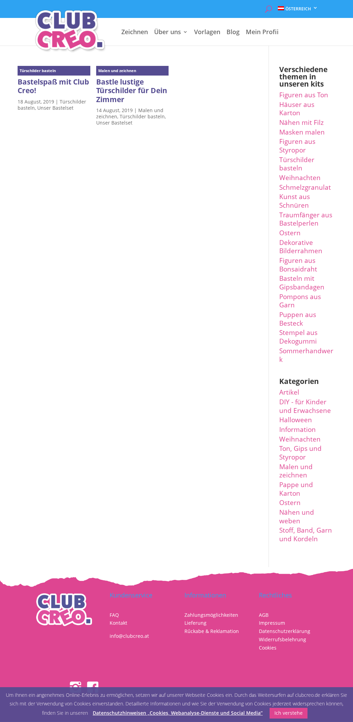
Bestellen (296, 23)
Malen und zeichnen (296, 471)
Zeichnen (134, 32)
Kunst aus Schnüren (294, 201)
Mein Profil (262, 32)
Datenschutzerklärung (284, 631)
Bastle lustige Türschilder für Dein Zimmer (131, 90)
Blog (233, 32)
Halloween (295, 419)
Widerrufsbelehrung (282, 639)
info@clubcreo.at (129, 636)
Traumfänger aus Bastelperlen (305, 219)
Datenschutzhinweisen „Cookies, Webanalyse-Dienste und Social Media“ (178, 713)
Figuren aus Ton (303, 94)
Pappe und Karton (296, 489)
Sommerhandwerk (306, 355)
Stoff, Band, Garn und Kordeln (305, 534)
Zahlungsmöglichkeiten (211, 615)
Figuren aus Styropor (297, 146)
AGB (264, 615)
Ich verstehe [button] (288, 713)
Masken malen (302, 132)
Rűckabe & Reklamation (211, 631)
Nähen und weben (296, 516)
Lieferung (195, 623)
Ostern (290, 232)
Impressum (272, 623)
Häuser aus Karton (296, 109)
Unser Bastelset (55, 108)
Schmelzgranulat (305, 187)
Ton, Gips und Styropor (300, 453)
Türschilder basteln (142, 116)
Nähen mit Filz (301, 122)
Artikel (289, 392)
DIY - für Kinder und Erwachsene (305, 406)
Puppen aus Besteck (297, 319)
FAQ (114, 615)
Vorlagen (207, 32)
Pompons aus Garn (300, 301)
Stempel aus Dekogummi (298, 337)
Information (297, 429)
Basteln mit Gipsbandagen (301, 282)
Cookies (267, 647)
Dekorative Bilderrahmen (300, 247)
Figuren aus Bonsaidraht (298, 265)
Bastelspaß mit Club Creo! (53, 86)
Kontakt (118, 623)
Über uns (167, 32)
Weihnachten (300, 177)
